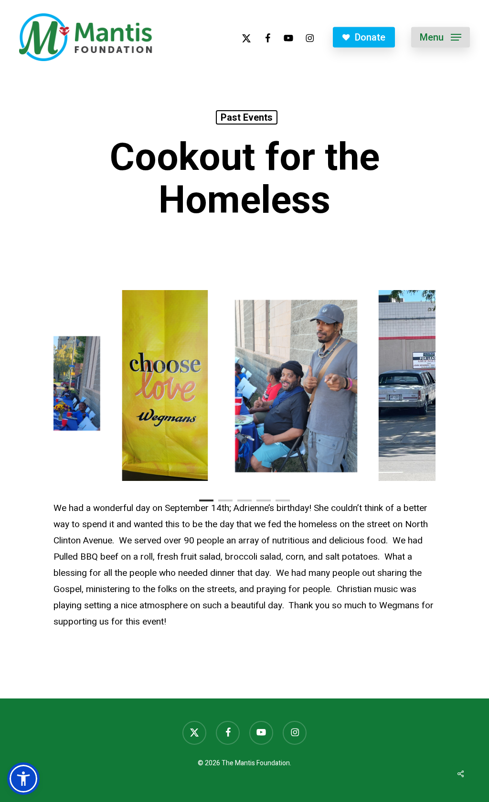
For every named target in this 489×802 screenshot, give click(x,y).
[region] (244, 385)
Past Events (247, 117)
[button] (440, 37)
